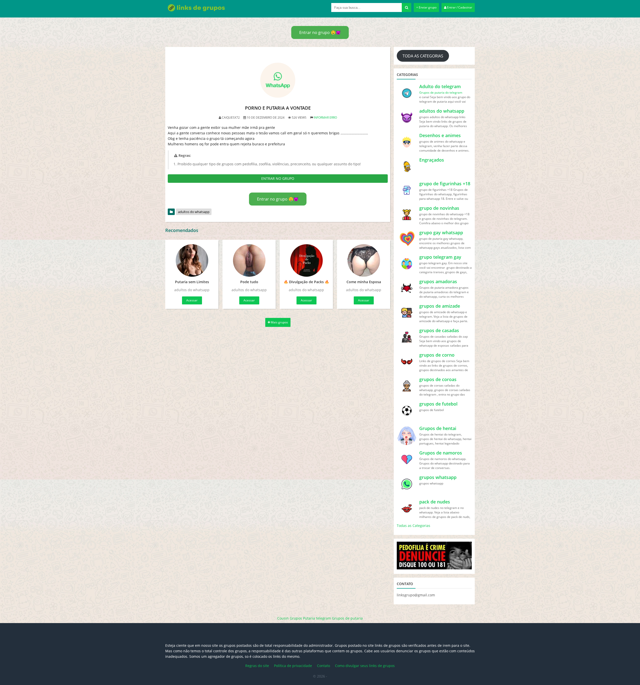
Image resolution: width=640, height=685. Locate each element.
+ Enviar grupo (426, 7)
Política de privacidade (293, 665)
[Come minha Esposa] (364, 260)
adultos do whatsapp (194, 212)
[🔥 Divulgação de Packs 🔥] (306, 260)
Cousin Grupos (289, 618)
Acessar (192, 300)
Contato (323, 665)
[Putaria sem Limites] (192, 260)
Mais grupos (279, 322)
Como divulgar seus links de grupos (365, 665)
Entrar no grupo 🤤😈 (320, 32)
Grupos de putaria (347, 618)
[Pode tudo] (249, 260)
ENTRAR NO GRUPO (277, 178)
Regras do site (257, 665)
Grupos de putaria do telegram (440, 92)
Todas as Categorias (413, 525)
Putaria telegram (317, 618)
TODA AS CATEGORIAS (422, 56)
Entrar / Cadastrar (459, 7)
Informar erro (325, 117)
